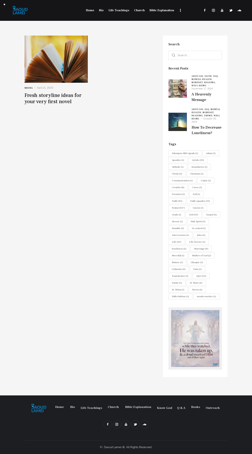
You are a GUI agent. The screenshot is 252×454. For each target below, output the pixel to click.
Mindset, (197, 82)
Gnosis (198, 207)
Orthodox (178, 269)
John (201, 235)
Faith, (209, 76)
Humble (178, 228)
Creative (178, 187)
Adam (211, 153)
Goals (176, 214)
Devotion (178, 194)
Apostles (178, 160)
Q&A (201, 276)
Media (29, 87)
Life (176, 241)
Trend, (209, 115)
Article (198, 160)
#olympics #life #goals (185, 153)
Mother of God (201, 255)
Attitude (178, 166)
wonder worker (206, 296)
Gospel (211, 214)
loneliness (179, 248)
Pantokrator (180, 276)
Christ (177, 173)
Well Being (198, 85)
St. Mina (178, 289)
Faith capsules (200, 201)
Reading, (210, 82)
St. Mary (196, 282)
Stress (197, 289)
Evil (196, 194)
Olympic (197, 262)
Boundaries (199, 166)
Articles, (197, 76)
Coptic (206, 180)
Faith (177, 201)
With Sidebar (180, 296)
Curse (197, 187)
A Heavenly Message (201, 97)
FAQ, (216, 76)
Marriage (201, 248)
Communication (182, 180)
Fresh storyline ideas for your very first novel (53, 98)
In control (199, 228)
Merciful (178, 255)
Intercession (180, 235)
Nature (177, 262)
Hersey (177, 221)
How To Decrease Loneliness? (206, 130)
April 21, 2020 (45, 87)
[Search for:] (195, 55)
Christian (196, 173)
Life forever (197, 241)
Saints (177, 282)
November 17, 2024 (202, 88)
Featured (178, 207)
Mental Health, (201, 79)
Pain (197, 269)
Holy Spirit (198, 221)
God (193, 214)
